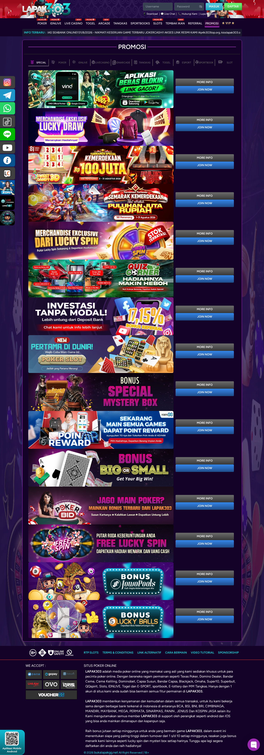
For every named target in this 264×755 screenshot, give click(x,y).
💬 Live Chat (168, 13)
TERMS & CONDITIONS (118, 652)
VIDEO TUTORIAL (202, 652)
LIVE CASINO (73, 22)
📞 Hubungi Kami (187, 13)
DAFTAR (233, 6)
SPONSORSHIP (228, 652)
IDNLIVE (55, 22)
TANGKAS (120, 23)
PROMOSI (212, 23)
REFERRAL (195, 23)
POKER (42, 22)
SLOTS (157, 22)
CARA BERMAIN (176, 652)
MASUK (214, 6)
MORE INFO (205, 82)
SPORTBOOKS (140, 23)
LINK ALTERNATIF (149, 652)
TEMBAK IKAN (175, 22)
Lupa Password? (209, 13)
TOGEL (90, 22)
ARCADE (104, 22)
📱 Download (150, 13)
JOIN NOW (204, 89)
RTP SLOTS (91, 652)
